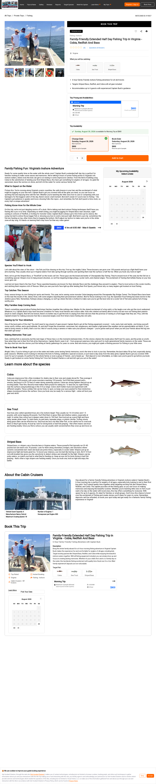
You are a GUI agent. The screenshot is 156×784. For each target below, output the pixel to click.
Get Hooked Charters (37, 774)
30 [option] (112, 224)
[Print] (147, 31)
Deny (142, 776)
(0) (84, 48)
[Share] (141, 31)
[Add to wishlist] (136, 31)
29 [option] (143, 217)
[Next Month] (146, 181)
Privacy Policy (73, 781)
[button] (95, 5)
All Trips (8, 16)
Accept (150, 776)
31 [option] (117, 224)
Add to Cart (117, 158)
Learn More (12, 590)
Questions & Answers (96, 48)
